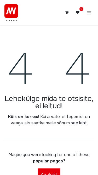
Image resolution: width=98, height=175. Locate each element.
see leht (79, 123)
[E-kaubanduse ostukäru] (66, 12)
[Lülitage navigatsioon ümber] (89, 13)
